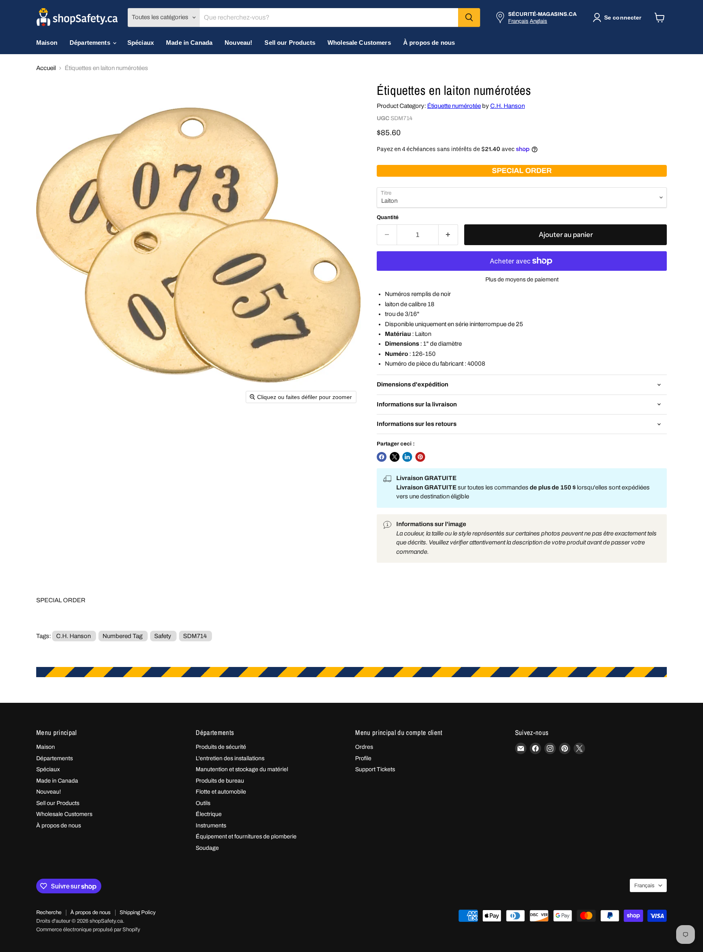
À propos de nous (429, 42)
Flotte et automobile (221, 792)
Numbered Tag (122, 636)
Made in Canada (189, 42)
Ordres (364, 747)
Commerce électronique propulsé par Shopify (88, 929)
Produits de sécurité (221, 747)
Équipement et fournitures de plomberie (246, 837)
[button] (618, 17)
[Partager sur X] (395, 457)
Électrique (209, 814)
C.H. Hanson (507, 106)
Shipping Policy (138, 912)
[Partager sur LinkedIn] (407, 457)
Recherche (48, 912)
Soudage (207, 848)
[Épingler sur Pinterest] (420, 457)
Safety (162, 636)
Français (518, 21)
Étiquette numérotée (454, 106)
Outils (203, 803)
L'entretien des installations (230, 758)
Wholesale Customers (359, 42)
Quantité (388, 217)
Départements (91, 42)
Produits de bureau (220, 781)
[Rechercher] (469, 17)
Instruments (211, 826)
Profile (363, 758)
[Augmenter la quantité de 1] (448, 234)
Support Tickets (375, 769)
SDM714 (195, 636)
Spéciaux (140, 42)
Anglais (538, 21)
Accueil (46, 68)
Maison (46, 42)
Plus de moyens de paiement (522, 279)
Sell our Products (289, 42)
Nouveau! (238, 42)
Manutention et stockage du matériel (242, 769)
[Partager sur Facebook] (381, 457)
